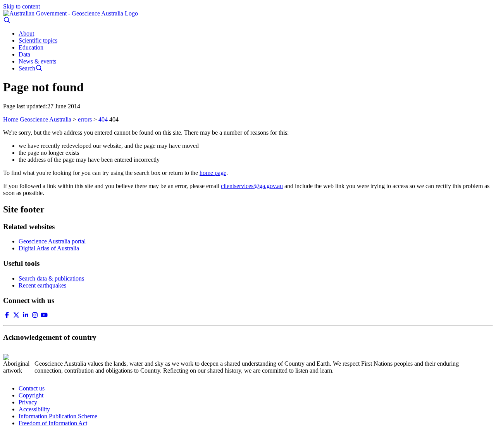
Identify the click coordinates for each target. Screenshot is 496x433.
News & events (37, 61)
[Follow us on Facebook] (7, 315)
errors (85, 119)
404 (103, 119)
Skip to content (21, 6)
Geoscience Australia (45, 119)
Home (10, 119)
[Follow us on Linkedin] (25, 315)
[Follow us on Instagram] (35, 315)
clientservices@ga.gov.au (252, 186)
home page (213, 172)
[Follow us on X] (16, 315)
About (26, 33)
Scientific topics (38, 40)
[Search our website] (7, 20)
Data (24, 54)
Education (31, 47)
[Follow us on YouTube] (44, 315)
